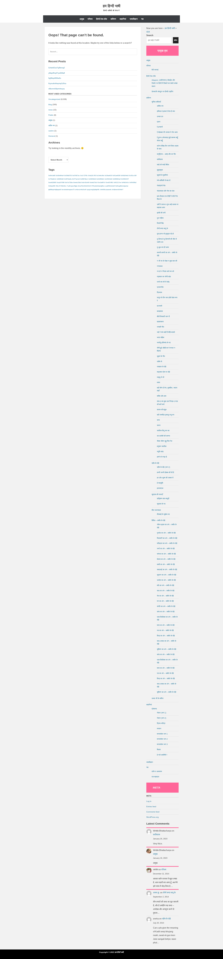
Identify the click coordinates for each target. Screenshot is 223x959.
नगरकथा (159, 266)
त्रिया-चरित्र (161, 723)
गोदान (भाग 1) (161, 713)
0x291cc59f (132, 175)
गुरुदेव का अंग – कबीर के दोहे (166, 533)
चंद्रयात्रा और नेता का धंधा (165, 191)
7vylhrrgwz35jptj (72, 186)
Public (50, 115)
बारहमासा (160, 311)
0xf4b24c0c (125, 182)
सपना (158, 425)
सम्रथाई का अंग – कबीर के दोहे (167, 569)
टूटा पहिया (160, 218)
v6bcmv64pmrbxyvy (56, 89)
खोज (175, 40)
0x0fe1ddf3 (51, 175)
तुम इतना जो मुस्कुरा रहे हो (165, 234)
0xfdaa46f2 (51, 186)
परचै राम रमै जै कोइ (163, 282)
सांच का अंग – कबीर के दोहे (165, 612)
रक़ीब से (159, 361)
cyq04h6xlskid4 (110, 186)
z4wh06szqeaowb (105, 189)
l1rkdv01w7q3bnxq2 (56, 68)
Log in (148, 801)
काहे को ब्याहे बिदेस (163, 165)
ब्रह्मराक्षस (160, 322)
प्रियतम (159, 292)
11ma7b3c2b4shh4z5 (84, 186)
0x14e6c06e (100, 175)
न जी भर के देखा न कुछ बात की (167, 261)
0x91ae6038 (116, 175)
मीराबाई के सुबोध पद (163, 514)
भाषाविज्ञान (134, 19)
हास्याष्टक (160, 488)
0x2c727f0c (84, 175)
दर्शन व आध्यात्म (157, 771)
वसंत (158, 382)
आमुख (82, 19)
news (50, 110)
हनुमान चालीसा (161, 446)
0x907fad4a (67, 179)
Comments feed (152, 812)
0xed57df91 (109, 182)
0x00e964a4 (60, 175)
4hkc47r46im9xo (61, 186)
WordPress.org (152, 817)
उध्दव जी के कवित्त (157, 698)
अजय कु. (156, 892)
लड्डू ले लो (160, 377)
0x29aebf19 (108, 175)
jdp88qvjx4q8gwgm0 (54, 189)
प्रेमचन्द (154, 709)
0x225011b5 (108, 179)
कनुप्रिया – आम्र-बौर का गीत (166, 154)
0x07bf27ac (76, 175)
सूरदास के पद (161, 504)
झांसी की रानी (161, 213)
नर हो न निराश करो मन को (165, 271)
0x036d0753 (68, 175)
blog (50, 104)
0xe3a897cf (101, 182)
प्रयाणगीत (160, 287)
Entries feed (151, 806)
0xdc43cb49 (85, 182)
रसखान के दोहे (161, 367)
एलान (158, 122)
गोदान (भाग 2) (161, 718)
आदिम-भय (160, 106)
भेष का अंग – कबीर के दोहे (165, 596)
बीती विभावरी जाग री (163, 316)
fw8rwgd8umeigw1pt (121, 186)
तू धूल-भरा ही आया (163, 247)
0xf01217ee (117, 182)
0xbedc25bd (77, 182)
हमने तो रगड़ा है (162, 457)
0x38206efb (92, 179)
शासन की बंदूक (161, 410)
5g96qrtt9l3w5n (54, 78)
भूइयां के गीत (161, 356)
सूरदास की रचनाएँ (157, 494)
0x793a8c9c (52, 179)
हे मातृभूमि (160, 483)
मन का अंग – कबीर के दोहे (165, 601)
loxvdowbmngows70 (68, 189)
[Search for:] (92, 53)
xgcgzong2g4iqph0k (93, 189)
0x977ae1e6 (76, 179)
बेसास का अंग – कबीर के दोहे (166, 559)
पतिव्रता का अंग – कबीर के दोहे (167, 543)
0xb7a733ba (69, 182)
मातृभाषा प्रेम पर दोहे (163, 372)
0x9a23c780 (92, 175)
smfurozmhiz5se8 (80, 189)
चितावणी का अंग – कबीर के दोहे (167, 538)
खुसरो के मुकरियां (162, 175)
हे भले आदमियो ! (162, 755)
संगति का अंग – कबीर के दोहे (166, 606)
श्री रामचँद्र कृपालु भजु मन (165, 415)
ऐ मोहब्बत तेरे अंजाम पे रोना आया (167, 132)
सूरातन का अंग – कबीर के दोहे (166, 575)
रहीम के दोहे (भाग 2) (163, 467)
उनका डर (160, 116)
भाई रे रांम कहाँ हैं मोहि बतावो (166, 332)
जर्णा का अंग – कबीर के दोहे (166, 549)
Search (149, 35)
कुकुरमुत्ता (160, 170)
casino (51, 131)
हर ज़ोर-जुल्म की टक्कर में (165, 478)
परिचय (90, 19)
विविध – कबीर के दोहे (158, 520)
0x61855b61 (100, 179)
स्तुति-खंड (160, 451)
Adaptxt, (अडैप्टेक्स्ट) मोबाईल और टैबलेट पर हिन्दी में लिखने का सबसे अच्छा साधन (164, 83)
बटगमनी (159, 306)
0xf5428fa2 (132, 182)
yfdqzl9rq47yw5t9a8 (56, 73)
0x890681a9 (117, 179)
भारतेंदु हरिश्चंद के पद (164, 342)
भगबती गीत (160, 327)
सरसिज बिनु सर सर (163, 431)
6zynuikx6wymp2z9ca (57, 83)
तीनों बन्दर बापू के (162, 228)
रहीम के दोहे (155, 463)
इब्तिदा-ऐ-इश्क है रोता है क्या (166, 111)
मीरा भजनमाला (156, 510)
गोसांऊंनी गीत (161, 186)
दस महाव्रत (155, 777)
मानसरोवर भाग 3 (162, 744)
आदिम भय (51, 125)
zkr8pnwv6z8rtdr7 (117, 189)
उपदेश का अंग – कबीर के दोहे (166, 580)
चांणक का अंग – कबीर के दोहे (166, 554)
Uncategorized (54, 99)
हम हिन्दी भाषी (111, 6)
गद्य (142, 19)
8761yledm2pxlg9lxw (98, 186)
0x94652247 (125, 179)
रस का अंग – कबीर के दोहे (165, 630)
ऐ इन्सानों (160, 127)
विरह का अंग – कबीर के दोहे (166, 636)
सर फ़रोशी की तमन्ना (163, 436)
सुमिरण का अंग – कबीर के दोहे (166, 649)
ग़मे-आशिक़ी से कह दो (163, 180)
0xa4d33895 (52, 182)
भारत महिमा (160, 337)
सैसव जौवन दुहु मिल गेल (164, 441)
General (51, 136)
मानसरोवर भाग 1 (162, 734)
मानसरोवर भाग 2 (162, 739)
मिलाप (159, 749)
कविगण (113, 19)
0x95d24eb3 (125, 175)
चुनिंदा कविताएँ (156, 102)
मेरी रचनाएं (155, 70)
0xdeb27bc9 (93, 182)
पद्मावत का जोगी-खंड (164, 276)
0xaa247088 (60, 182)
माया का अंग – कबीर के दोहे (165, 625)
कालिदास (160, 159)
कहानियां (123, 19)
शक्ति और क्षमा (161, 396)
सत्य (158, 420)
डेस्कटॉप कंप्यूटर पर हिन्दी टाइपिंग (162, 91)
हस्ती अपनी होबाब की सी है (165, 472)
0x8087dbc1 (84, 179)
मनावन (159, 729)
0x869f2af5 (60, 179)
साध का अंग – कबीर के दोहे (165, 591)
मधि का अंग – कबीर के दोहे (165, 585)
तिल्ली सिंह (160, 223)
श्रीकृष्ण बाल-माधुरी (163, 498)
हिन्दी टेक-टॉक (101, 19)
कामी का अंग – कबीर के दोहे (166, 564)
